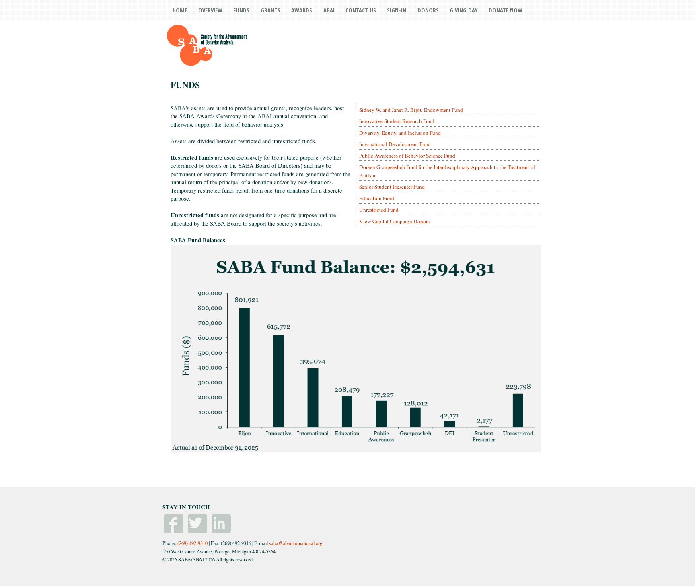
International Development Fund (395, 144)
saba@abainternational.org (295, 543)
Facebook (173, 523)
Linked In (221, 523)
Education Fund (376, 198)
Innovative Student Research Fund (396, 121)
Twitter (197, 523)
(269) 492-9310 (192, 543)
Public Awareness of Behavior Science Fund (407, 155)
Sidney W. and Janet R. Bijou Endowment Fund (411, 109)
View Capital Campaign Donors (394, 221)
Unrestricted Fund (379, 209)
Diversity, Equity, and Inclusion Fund (400, 132)
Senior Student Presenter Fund (392, 186)
